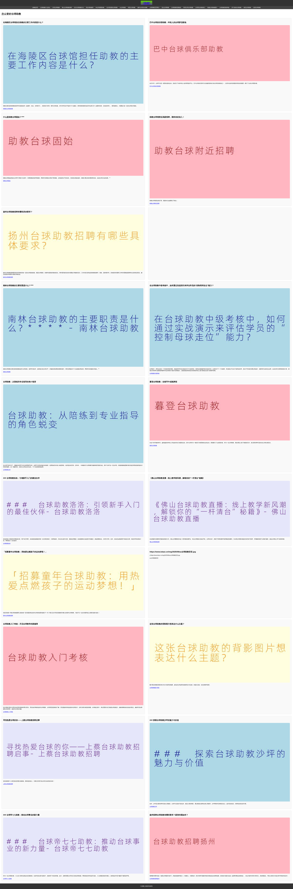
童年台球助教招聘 (8, 615)
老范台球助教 (247, 7)
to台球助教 (123, 7)
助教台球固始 (6, 180)
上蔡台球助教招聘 (8, 784)
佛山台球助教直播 (154, 542)
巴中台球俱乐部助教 (155, 86)
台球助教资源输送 (176, 7)
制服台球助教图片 (212, 7)
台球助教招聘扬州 (154, 878)
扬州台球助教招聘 (8, 277)
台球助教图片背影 (154, 687)
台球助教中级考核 (154, 373)
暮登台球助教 (153, 445)
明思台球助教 (131, 7)
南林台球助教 (6, 371)
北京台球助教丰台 (79, 7)
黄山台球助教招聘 (67, 7)
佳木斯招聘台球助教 (112, 7)
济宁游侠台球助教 (236, 7)
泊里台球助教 (257, 7)
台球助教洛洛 (6, 543)
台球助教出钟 (6, 469)
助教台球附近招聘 (154, 203)
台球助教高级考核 (224, 7)
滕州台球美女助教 (142, 7)
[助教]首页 (35, 7)
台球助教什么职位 (45, 7)
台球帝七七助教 (7, 878)
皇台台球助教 (165, 7)
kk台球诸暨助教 (100, 7)
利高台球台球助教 (188, 7)
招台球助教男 (89, 7)
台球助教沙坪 (153, 806)
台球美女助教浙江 (200, 7)
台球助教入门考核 (8, 711)
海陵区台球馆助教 (8, 108)
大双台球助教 (56, 7)
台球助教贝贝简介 (154, 7)
